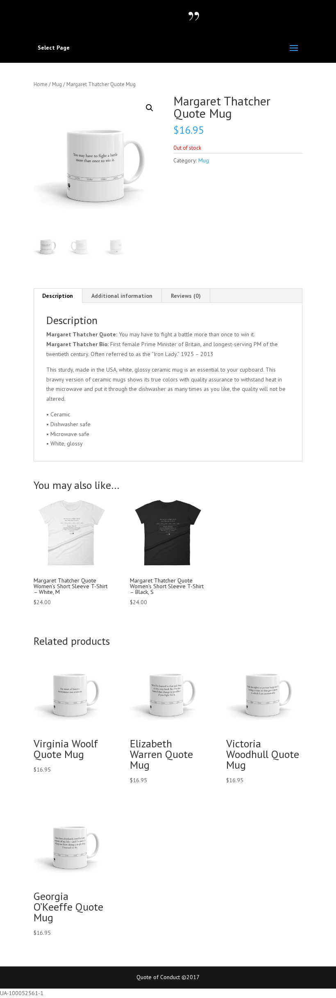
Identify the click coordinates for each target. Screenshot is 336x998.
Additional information (121, 295)
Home (41, 84)
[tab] (57, 296)
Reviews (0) (186, 295)
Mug (57, 84)
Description (57, 295)
